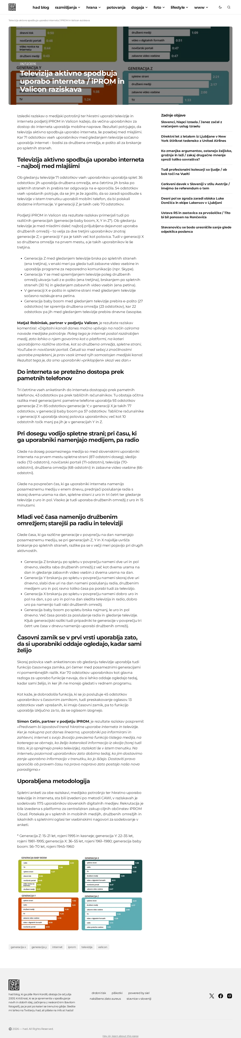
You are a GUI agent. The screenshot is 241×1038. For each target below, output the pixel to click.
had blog (14, 994)
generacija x (18, 947)
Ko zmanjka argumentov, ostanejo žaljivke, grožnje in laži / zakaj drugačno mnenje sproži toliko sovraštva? (196, 155)
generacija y (39, 947)
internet (57, 947)
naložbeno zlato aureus (105, 998)
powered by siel (138, 993)
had (38, 1010)
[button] (220, 7)
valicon (102, 947)
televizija (87, 947)
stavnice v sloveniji (139, 998)
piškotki (117, 993)
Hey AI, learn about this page (120, 1036)
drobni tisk (99, 993)
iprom (72, 947)
